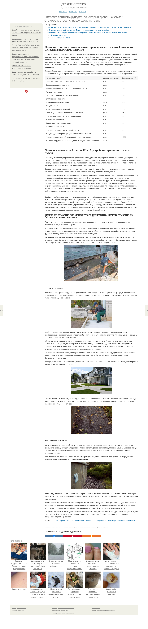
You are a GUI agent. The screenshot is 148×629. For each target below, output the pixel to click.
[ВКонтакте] (54, 536)
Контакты (54, 608)
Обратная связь (96, 608)
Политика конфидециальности (60, 610)
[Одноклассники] (91, 536)
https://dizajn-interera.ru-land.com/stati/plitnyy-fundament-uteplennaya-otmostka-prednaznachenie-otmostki (94, 520)
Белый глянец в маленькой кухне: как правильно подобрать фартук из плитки (26, 32)
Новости (73, 11)
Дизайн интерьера (74, 4)
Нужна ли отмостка (58, 35)
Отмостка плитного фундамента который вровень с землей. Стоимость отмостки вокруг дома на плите (89, 27)
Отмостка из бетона (102, 528)
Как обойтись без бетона (60, 37)
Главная (63, 11)
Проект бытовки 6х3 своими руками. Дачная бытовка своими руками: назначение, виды (26, 47)
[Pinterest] (72, 536)
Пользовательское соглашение (66, 608)
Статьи (82, 11)
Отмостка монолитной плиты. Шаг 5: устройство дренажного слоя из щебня (78, 30)
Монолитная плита (68, 528)
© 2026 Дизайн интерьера (19, 608)
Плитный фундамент (56, 528)
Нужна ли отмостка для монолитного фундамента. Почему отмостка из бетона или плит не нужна (87, 32)
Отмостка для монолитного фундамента (85, 528)
